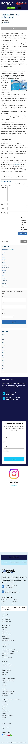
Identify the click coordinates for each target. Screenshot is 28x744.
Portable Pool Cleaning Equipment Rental (10, 651)
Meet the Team (5, 725)
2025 (3, 337)
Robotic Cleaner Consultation (8, 653)
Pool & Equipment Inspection (8, 680)
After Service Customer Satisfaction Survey (11, 699)
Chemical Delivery (5, 638)
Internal (4, 609)
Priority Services (5, 703)
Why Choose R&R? (6, 723)
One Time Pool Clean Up (7, 657)
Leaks (3, 262)
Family (3, 257)
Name (3, 204)
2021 (3, 347)
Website (3, 213)
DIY (2, 254)
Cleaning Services (6, 644)
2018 (3, 355)
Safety (3, 275)
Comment (4, 187)
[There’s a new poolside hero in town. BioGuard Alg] (14, 494)
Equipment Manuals (6, 711)
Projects (8, 607)
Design (3, 252)
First (3, 303)
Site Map (9, 609)
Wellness (4, 283)
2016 (3, 360)
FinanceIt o (17, 164)
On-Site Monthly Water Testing (8, 649)
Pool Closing (4, 629)
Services (4, 278)
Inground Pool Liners (6, 621)
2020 (3, 350)
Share (13, 28)
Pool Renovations (5, 636)
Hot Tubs (4, 260)
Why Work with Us (16, 607)
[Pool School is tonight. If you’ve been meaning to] (14, 540)
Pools (3, 612)
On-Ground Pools (5, 617)
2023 (3, 342)
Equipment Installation (6, 631)
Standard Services (6, 625)
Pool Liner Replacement (7, 634)
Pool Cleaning (5, 655)
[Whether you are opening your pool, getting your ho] (14, 525)
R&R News (3, 24)
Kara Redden (6, 22)
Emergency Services (6, 670)
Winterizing (5, 286)
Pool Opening (4, 627)
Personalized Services (6, 701)
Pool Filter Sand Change (7, 663)
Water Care (4, 280)
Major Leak (4, 674)
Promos (3, 719)
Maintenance (5, 265)
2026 (3, 334)
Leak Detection (5, 682)
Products (4, 270)
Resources (4, 706)
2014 (3, 365)
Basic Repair (4, 685)
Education (4, 717)
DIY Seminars (5, 695)
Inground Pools (5, 614)
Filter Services (5, 661)
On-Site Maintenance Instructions (8, 640)
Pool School (4, 689)
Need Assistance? (11, 8)
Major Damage (5, 672)
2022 (3, 345)
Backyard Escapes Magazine (7, 715)
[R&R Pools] (7, 3)
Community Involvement (8, 249)
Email (3, 208)
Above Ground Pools (6, 619)
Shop (23, 607)
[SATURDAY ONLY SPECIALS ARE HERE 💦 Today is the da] (14, 510)
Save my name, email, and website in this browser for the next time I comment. (24, 224)
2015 (3, 363)
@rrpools (14, 485)
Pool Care (4, 713)
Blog (3, 708)
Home (3, 607)
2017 (3, 358)
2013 (3, 368)
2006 (3, 371)
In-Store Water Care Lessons (7, 693)
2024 (3, 339)
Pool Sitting (4, 646)
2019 (3, 352)
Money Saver (5, 267)
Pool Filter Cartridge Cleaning (8, 666)
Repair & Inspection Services (8, 678)
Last (3, 309)
